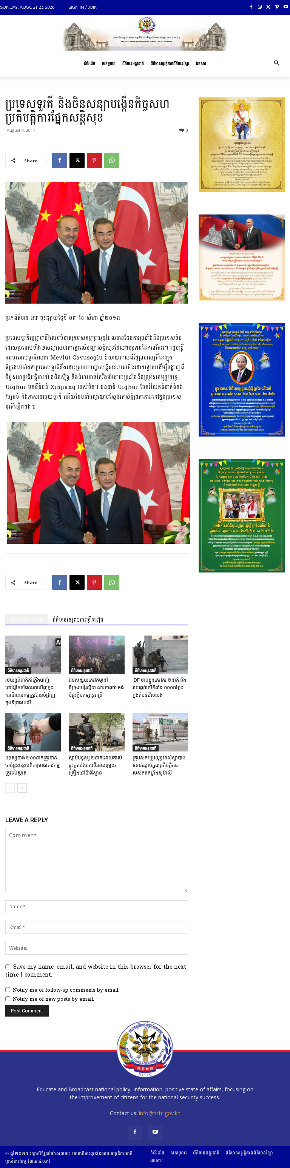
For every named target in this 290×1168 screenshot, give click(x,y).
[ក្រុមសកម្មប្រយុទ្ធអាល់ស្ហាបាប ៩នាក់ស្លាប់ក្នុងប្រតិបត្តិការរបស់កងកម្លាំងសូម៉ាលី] (160, 732)
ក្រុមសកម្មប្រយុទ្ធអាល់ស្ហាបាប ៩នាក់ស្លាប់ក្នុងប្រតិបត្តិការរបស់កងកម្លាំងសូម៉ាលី (159, 765)
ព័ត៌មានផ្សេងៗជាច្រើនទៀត (77, 620)
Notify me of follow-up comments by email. (66, 990)
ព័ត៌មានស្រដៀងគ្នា (26, 620)
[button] (276, 63)
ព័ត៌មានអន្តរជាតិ (18, 670)
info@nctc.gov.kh (159, 1113)
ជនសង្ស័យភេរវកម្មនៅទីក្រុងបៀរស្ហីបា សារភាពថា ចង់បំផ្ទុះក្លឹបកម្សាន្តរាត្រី (96, 687)
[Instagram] (260, 7)
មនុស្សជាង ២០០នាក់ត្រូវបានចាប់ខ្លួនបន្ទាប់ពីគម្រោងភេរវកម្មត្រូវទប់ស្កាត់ (32, 765)
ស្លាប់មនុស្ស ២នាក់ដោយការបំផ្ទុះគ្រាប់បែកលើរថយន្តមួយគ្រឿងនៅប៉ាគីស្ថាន (95, 765)
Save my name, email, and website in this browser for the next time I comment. (95, 971)
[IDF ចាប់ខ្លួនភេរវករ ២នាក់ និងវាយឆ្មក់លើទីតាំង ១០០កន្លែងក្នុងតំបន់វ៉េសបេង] (160, 655)
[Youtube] (285, 7)
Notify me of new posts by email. (53, 999)
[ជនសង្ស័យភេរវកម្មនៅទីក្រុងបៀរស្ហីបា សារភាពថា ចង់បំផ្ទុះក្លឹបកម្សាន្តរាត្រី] (96, 655)
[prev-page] (10, 788)
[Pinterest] (94, 160)
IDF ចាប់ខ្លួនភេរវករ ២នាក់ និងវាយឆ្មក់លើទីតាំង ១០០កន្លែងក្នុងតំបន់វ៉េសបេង (159, 687)
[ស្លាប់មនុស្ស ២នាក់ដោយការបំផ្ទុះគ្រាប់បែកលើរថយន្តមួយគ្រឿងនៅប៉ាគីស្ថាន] (96, 732)
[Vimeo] (277, 7)
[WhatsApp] (111, 160)
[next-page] (22, 788)
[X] (268, 7)
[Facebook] (251, 7)
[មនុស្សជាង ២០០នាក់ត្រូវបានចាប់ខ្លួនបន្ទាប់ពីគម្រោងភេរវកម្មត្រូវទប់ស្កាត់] (33, 732)
